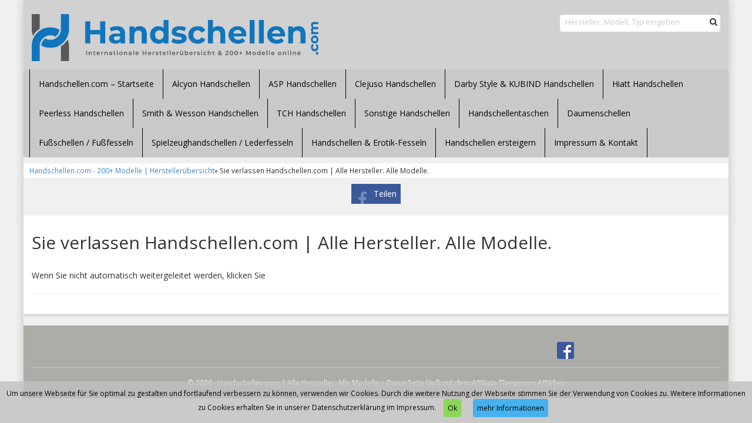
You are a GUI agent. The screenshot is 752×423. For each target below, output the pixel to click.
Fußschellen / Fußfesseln (86, 142)
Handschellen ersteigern (490, 142)
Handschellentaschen (508, 113)
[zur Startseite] (175, 37)
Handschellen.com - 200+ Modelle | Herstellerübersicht (121, 170)
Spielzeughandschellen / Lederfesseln (222, 142)
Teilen (385, 193)
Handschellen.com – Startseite (96, 83)
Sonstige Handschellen (407, 113)
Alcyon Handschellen (211, 83)
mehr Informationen (510, 408)
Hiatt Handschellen (647, 83)
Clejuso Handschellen (395, 83)
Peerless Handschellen (81, 113)
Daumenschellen (598, 113)
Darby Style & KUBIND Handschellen (524, 83)
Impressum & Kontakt (596, 142)
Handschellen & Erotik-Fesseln (369, 142)
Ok (452, 408)
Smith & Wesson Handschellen (200, 113)
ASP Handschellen (302, 83)
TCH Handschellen (311, 113)
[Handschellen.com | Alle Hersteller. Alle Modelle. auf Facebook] (565, 349)
